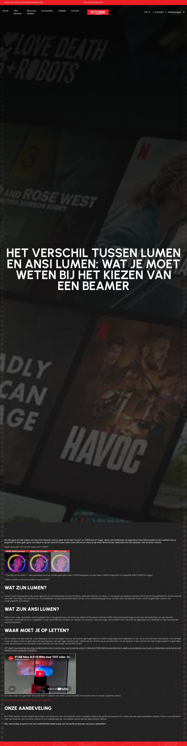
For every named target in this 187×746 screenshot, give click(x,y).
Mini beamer (18, 12)
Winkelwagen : (176, 12)
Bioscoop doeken (31, 12)
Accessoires (47, 10)
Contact (75, 10)
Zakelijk (62, 10)
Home (6, 10)
